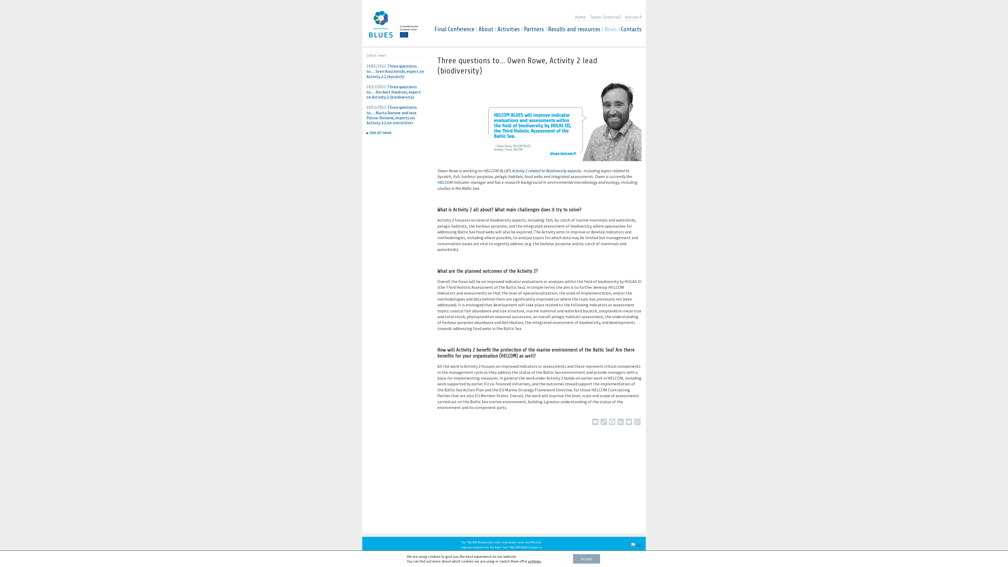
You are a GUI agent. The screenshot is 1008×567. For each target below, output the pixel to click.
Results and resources (574, 29)
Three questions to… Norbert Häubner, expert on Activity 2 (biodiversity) (393, 91)
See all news (381, 132)
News (611, 29)
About (486, 29)
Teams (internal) (605, 17)
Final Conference (454, 29)
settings (534, 561)
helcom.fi (633, 17)
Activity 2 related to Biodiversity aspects (546, 170)
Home (580, 17)
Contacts (631, 29)
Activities (508, 29)
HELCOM (445, 182)
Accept (586, 558)
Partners (534, 29)
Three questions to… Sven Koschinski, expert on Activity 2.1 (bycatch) (395, 71)
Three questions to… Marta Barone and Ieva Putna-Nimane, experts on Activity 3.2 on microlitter (391, 114)
